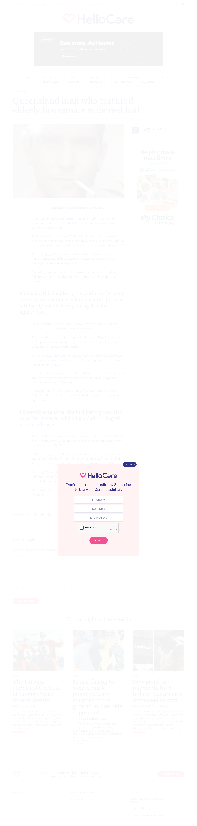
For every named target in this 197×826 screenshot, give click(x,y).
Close (129, 464)
